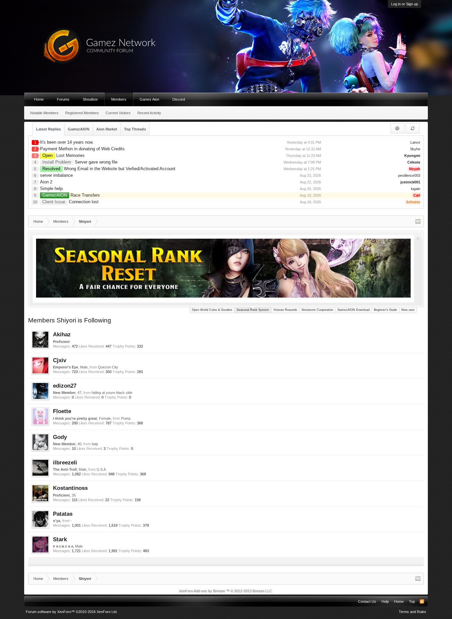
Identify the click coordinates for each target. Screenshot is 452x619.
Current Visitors (118, 113)
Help (385, 601)
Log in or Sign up (404, 4)
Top (412, 601)
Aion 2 (46, 181)
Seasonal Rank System (253, 309)
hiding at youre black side (112, 393)
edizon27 (64, 385)
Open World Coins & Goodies (212, 309)
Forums (63, 99)
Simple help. (52, 188)
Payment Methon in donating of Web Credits (82, 148)
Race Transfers (71, 195)
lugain (415, 189)
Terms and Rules (412, 612)
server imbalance (56, 175)
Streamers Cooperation (317, 309)
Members (118, 99)
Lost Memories (63, 155)
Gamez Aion (149, 99)
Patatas (62, 513)
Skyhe (415, 149)
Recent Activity (149, 113)
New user (408, 309)
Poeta (125, 418)
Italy (95, 444)
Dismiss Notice (418, 238)
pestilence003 (409, 175)
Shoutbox (90, 99)
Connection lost (70, 201)
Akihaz (62, 334)
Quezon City (108, 367)
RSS (422, 601)
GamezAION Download (354, 309)
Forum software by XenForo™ (71, 612)
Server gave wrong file (79, 162)
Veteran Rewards (285, 309)
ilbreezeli (65, 462)
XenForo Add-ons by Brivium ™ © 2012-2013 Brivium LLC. (226, 591)
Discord (178, 99)
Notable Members (44, 113)
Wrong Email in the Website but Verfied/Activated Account (108, 168)
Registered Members (82, 113)
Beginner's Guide (385, 309)
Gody (60, 437)
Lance (415, 142)
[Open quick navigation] (418, 221)
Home (39, 99)
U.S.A (101, 469)
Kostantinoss (70, 488)
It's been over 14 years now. (67, 142)
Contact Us (367, 601)
